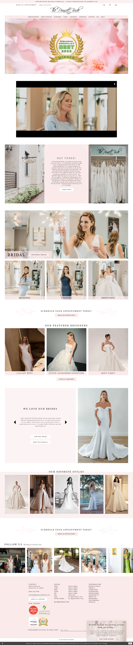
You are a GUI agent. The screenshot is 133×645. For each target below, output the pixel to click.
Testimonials (94, 600)
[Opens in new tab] (12, 560)
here (106, 643)
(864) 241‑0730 (34, 591)
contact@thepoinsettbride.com (39, 595)
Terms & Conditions (93, 588)
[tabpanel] (66, 46)
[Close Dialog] (2, 643)
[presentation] (16, 494)
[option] (116, 494)
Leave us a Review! (38, 599)
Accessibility (94, 595)
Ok (130, 643)
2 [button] (60, 71)
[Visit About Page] (24, 173)
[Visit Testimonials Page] (103, 425)
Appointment (94, 593)
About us (92, 597)
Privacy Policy (95, 586)
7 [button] (71, 71)
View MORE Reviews (106, 639)
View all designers (66, 379)
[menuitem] (26, 5)
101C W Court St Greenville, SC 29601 (36, 587)
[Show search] (104, 5)
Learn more (66, 189)
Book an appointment (66, 315)
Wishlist (92, 602)
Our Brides (93, 598)
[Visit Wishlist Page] (110, 5)
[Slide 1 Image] (66, 46)
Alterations (93, 591)
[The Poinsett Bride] (66, 10)
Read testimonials (40, 442)
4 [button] (64, 71)
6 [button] (69, 71)
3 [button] (62, 71)
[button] (116, 5)
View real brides (40, 436)
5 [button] (66, 71)
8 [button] (73, 71)
